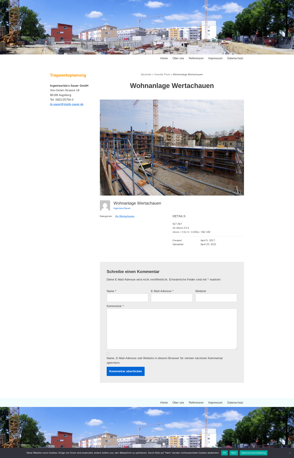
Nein (233, 452)
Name (112, 291)
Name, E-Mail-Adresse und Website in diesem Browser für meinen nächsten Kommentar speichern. (165, 360)
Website (200, 291)
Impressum (215, 58)
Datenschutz (235, 58)
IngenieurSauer (122, 208)
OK (224, 452)
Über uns (178, 58)
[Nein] (289, 453)
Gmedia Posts (162, 74)
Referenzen (196, 58)
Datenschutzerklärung (253, 452)
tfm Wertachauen (125, 216)
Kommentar (115, 306)
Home (164, 58)
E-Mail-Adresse (162, 291)
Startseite (146, 74)
